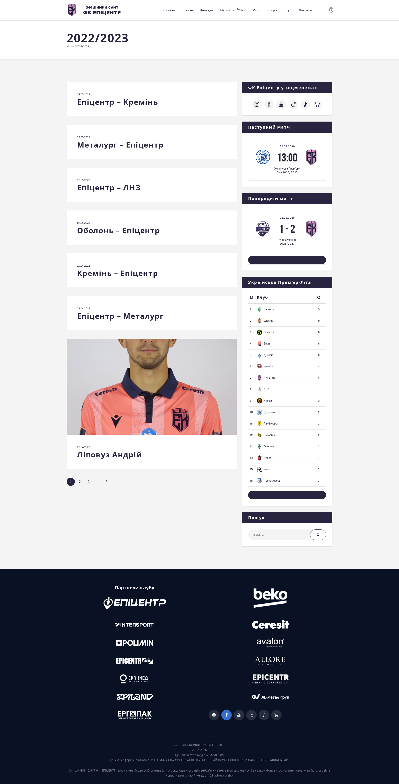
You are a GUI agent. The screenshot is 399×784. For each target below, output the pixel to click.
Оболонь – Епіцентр (118, 230)
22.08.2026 (287, 218)
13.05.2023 (83, 180)
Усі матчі (287, 260)
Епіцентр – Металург (120, 316)
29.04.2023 (83, 265)
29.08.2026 (287, 146)
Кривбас (269, 366)
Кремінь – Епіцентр (117, 273)
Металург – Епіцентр (120, 145)
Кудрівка (269, 412)
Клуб (262, 297)
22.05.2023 (83, 137)
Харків (268, 401)
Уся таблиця (287, 495)
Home (70, 46)
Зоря (267, 344)
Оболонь (269, 446)
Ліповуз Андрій (109, 454)
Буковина (270, 435)
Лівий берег (271, 424)
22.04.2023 (83, 308)
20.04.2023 (83, 447)
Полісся (269, 332)
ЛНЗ (266, 389)
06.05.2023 (83, 223)
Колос (267, 469)
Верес (267, 458)
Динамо (268, 355)
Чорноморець (272, 481)
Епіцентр (269, 378)
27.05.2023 (83, 94)
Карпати (269, 309)
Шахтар (268, 321)
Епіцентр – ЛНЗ (109, 187)
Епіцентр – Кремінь (117, 102)
